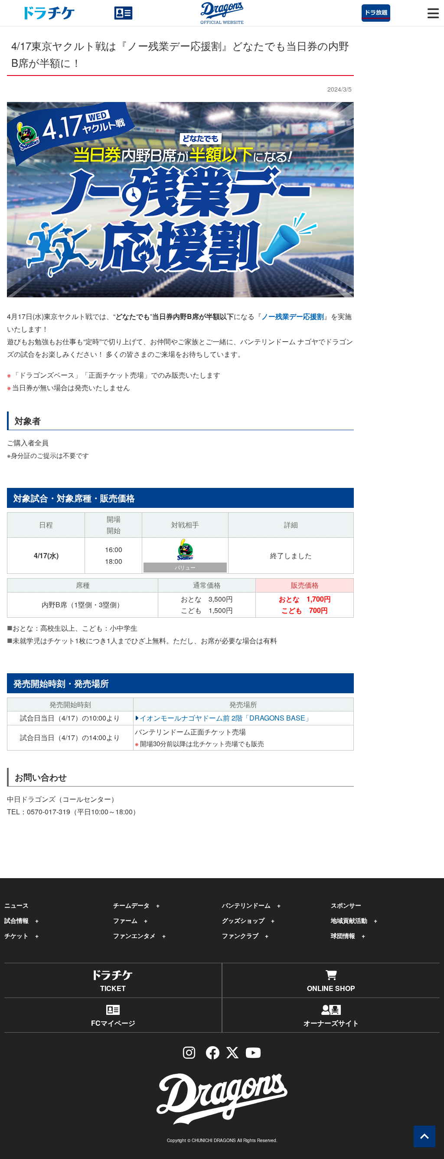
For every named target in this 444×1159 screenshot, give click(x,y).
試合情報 (16, 920)
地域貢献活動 (349, 920)
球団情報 (343, 935)
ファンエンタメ (134, 935)
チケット (16, 935)
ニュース (16, 905)
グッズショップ (243, 920)
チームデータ (131, 905)
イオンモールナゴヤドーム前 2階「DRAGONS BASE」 (226, 718)
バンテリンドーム (246, 905)
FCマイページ (113, 1023)
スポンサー (346, 905)
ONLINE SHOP (331, 988)
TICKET (113, 988)
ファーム (125, 920)
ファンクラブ (240, 935)
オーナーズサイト (331, 1023)
